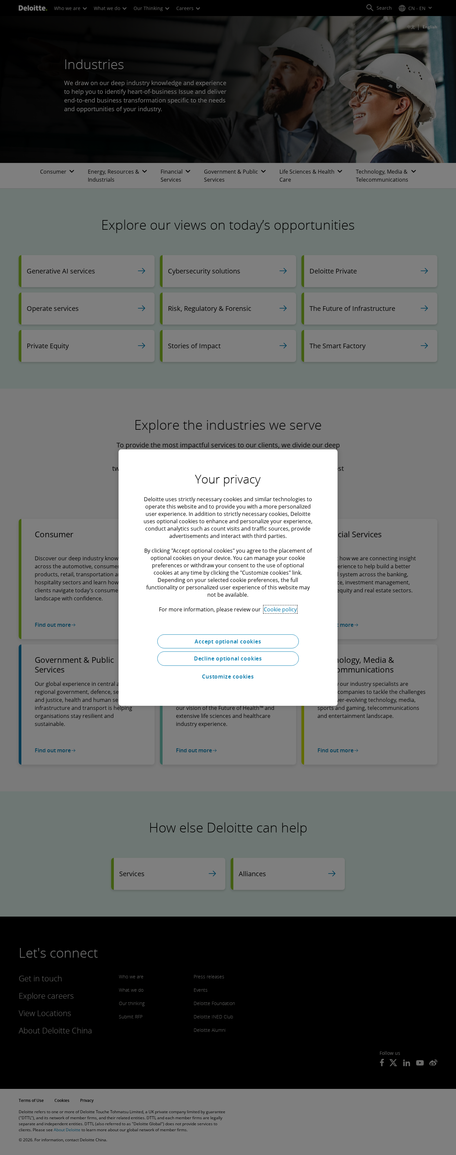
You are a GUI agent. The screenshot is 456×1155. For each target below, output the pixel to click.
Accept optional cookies (228, 641)
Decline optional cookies (228, 658)
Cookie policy (280, 609)
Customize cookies (228, 676)
